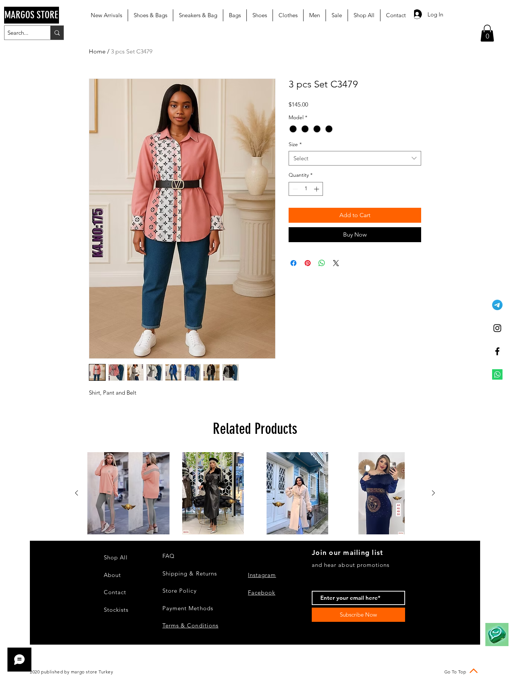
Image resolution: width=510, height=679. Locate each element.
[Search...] (56, 33)
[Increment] (317, 188)
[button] (487, 33)
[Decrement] (294, 188)
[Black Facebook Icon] (497, 351)
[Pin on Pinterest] (307, 263)
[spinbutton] (305, 188)
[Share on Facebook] (293, 263)
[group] (255, 493)
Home (97, 51)
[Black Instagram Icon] (497, 328)
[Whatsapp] (497, 374)
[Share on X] (336, 263)
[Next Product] (433, 492)
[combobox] (355, 158)
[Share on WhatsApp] (321, 263)
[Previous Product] (76, 492)
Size (295, 144)
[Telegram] (497, 305)
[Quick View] (128, 493)
